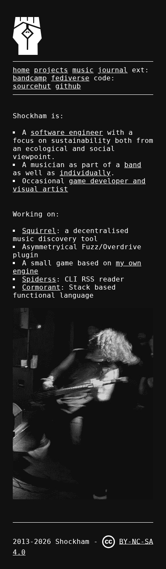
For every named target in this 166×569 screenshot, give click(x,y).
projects (51, 70)
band (132, 165)
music (83, 70)
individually (85, 173)
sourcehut (32, 86)
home (21, 70)
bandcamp (30, 78)
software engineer (67, 132)
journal (113, 70)
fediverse (70, 78)
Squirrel (39, 231)
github (68, 86)
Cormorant (41, 287)
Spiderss (39, 279)
